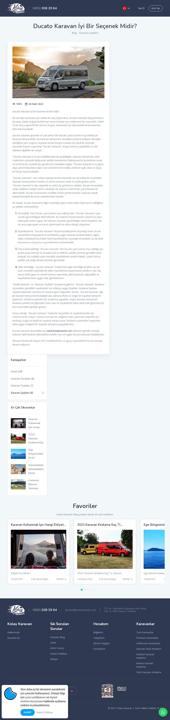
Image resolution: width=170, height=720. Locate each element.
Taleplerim (99, 637)
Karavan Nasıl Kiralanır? (148, 648)
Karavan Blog (57, 637)
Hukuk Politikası (58, 653)
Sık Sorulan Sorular (59, 626)
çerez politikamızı (35, 697)
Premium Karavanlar (147, 637)
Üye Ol (141, 8)
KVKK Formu (57, 648)
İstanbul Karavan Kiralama (145, 656)
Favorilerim (99, 648)
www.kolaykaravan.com (59, 330)
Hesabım (100, 624)
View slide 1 (82, 590)
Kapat (27, 712)
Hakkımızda (13, 632)
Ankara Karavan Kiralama (144, 665)
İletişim (54, 659)
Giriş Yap (155, 8)
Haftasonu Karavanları (148, 643)
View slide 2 (85, 590)
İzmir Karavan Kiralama (148, 672)
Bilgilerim (98, 632)
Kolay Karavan (19, 624)
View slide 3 (88, 590)
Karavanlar (145, 624)
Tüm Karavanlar (144, 632)
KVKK (53, 642)
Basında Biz (13, 637)
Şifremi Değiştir (101, 643)
